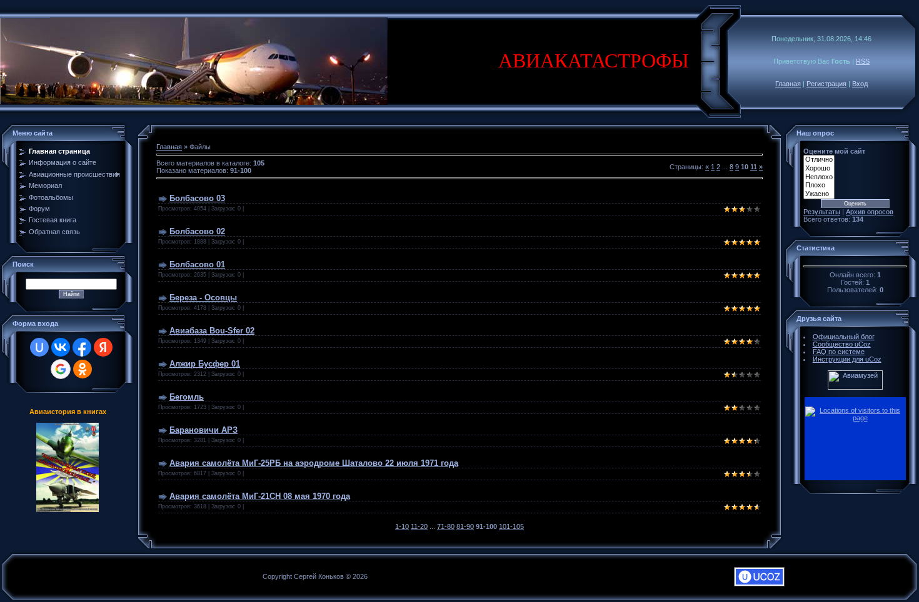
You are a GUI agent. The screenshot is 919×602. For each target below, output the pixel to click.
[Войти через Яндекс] (103, 347)
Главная (788, 83)
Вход (860, 83)
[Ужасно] (819, 194)
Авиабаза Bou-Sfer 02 (211, 330)
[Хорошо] (819, 168)
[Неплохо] (819, 177)
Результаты (821, 211)
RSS (863, 61)
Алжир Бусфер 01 (204, 363)
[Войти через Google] (61, 369)
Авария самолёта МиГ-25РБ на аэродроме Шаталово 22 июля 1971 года (313, 463)
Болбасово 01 (197, 264)
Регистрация (826, 83)
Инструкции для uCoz (847, 359)
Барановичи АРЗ (203, 430)
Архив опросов (869, 211)
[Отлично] (819, 159)
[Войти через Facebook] (82, 347)
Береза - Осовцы (203, 297)
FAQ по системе (839, 351)
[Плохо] (819, 185)
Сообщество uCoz (842, 344)
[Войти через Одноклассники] (82, 369)
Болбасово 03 (197, 198)
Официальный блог (844, 336)
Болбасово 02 (197, 231)
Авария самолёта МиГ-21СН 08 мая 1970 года (259, 496)
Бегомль (186, 397)
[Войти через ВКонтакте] (60, 347)
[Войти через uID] (39, 347)
